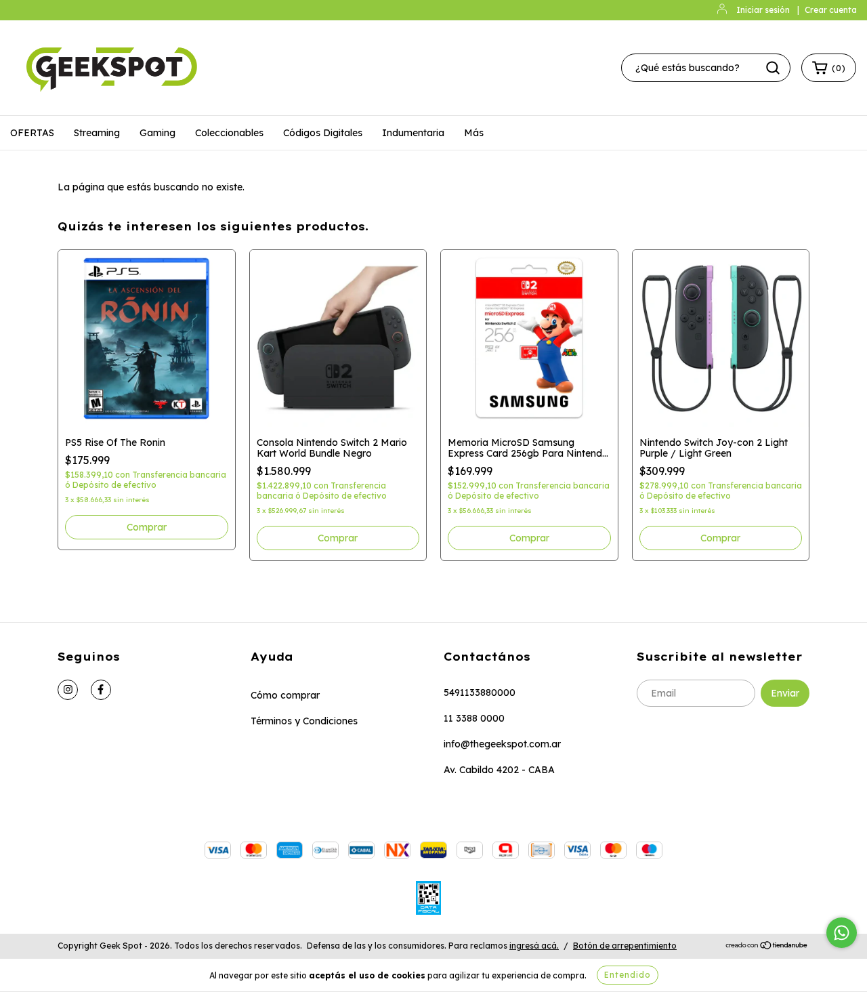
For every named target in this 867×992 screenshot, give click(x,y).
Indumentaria (413, 133)
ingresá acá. (534, 946)
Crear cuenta (831, 10)
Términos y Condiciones (304, 721)
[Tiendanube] (767, 946)
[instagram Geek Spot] (68, 690)
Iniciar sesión (763, 10)
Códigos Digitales (322, 133)
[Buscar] (772, 68)
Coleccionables (229, 133)
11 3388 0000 (474, 718)
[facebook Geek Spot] (101, 690)
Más (474, 133)
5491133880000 (479, 692)
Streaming (97, 133)
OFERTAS (32, 133)
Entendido (627, 975)
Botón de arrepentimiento (625, 946)
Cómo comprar (285, 695)
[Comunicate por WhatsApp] (841, 932)
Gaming (157, 133)
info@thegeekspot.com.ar (502, 744)
